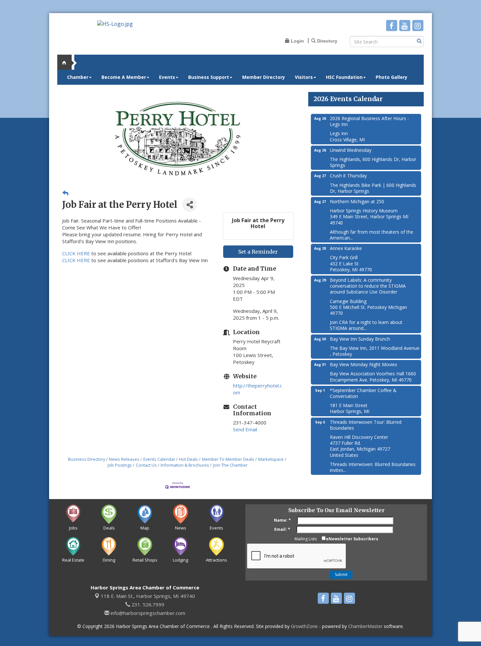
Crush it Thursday (348, 175)
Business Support (208, 77)
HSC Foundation (344, 77)
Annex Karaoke (346, 248)
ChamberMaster (365, 626)
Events (167, 77)
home (67, 62)
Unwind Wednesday (350, 150)
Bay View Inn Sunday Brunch (360, 339)
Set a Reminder (258, 251)
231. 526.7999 (147, 604)
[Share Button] (189, 204)
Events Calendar (159, 459)
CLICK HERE (76, 253)
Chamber (77, 77)
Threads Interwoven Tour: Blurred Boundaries (365, 425)
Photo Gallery (391, 77)
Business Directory (86, 459)
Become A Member (123, 77)
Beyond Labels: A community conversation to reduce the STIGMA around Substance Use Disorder (368, 286)
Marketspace (271, 459)
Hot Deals (188, 459)
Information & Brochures (185, 465)
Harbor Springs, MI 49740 (148, 596)
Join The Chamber (230, 465)
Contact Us (146, 465)
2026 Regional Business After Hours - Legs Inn (369, 121)
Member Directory (263, 77)
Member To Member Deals (228, 459)
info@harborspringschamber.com (147, 613)
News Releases (124, 459)
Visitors (304, 77)
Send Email (245, 429)
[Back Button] (65, 193)
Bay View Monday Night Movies (363, 364)
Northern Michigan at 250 (357, 201)
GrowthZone (304, 626)
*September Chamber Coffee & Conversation (363, 393)
